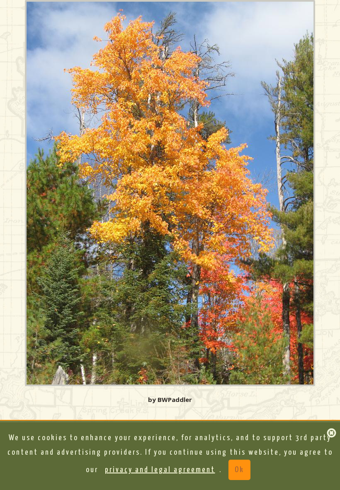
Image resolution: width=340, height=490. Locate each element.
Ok (239, 470)
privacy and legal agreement (160, 470)
